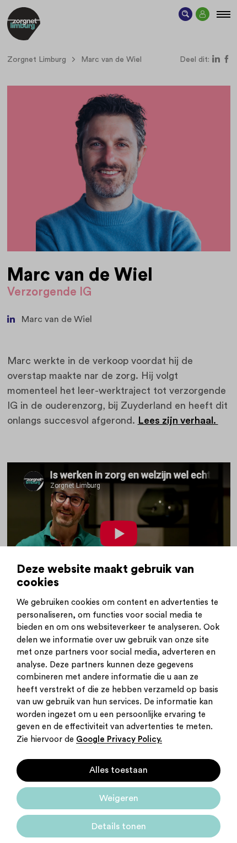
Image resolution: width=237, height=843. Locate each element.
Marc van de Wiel (56, 319)
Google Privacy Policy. (119, 739)
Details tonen (118, 826)
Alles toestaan (118, 770)
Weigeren (118, 798)
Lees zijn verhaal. (178, 420)
